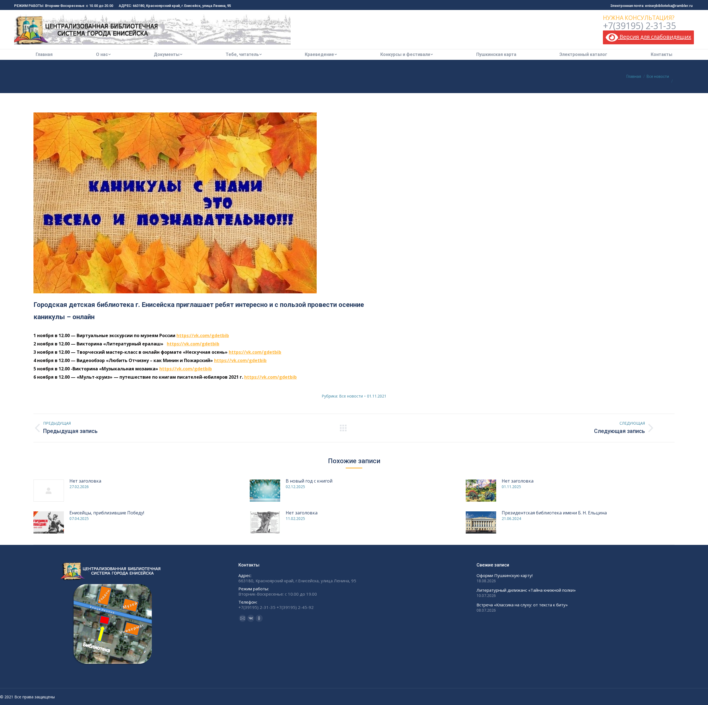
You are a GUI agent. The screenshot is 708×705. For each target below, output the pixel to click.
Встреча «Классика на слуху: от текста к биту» (522, 604)
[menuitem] (44, 54)
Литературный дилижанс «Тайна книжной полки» (526, 590)
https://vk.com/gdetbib (202, 335)
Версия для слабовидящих (654, 36)
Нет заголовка (85, 481)
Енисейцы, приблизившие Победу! (106, 513)
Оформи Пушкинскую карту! (505, 575)
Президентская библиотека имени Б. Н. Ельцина (554, 513)
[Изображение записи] (48, 491)
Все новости (351, 396)
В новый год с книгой (309, 481)
